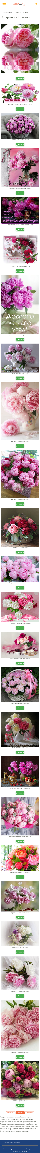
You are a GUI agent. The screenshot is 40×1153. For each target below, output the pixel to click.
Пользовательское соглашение (11, 1142)
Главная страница (7, 12)
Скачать (21, 78)
